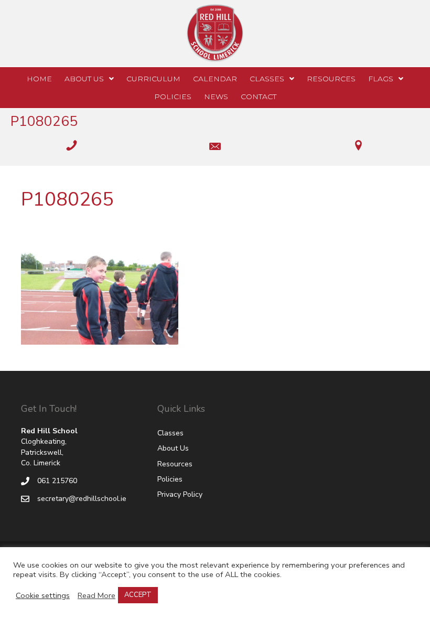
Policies (169, 479)
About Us (173, 448)
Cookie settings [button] (43, 595)
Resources (174, 464)
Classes (170, 433)
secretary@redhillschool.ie (81, 499)
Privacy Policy (179, 494)
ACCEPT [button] (138, 595)
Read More (96, 595)
